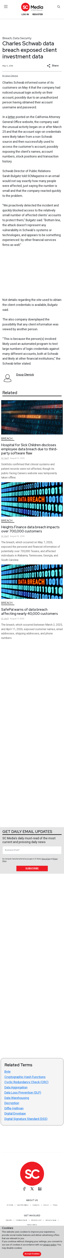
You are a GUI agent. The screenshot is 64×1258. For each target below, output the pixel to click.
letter (11, 117)
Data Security (22, 38)
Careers (46, 1205)
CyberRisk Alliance (23, 1205)
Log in (25, 14)
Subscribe (32, 868)
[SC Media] (32, 7)
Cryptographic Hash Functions (25, 1077)
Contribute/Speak (21, 1220)
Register (37, 14)
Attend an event (36, 1220)
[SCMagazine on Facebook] (24, 1189)
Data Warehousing (16, 1098)
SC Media (10, 1205)
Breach (7, 38)
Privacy (55, 1205)
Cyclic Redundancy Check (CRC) (26, 1082)
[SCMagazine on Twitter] (32, 1189)
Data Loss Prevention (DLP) (22, 1092)
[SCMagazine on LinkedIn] (40, 1189)
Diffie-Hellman (14, 1108)
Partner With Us (32, 1225)
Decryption (11, 1103)
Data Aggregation (15, 1087)
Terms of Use (45, 859)
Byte (7, 1071)
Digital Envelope (15, 1113)
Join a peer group (50, 1220)
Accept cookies (32, 1254)
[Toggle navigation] (6, 6)
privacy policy (49, 1244)
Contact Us (35, 1205)
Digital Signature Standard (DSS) (25, 1119)
